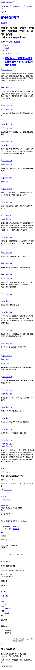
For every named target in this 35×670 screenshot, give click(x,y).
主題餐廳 (16, 529)
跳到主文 (4, 23)
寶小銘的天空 (10, 17)
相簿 (6, 45)
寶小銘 (3, 510)
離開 (11, 666)
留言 (17, 521)
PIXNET (9, 639)
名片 (6, 50)
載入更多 (4, 536)
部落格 (7, 48)
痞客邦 (13, 521)
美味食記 (16, 526)
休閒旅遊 (17, 42)
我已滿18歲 (5, 666)
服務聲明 (21, 641)
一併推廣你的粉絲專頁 (6, 500)
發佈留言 (4, 547)
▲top (2, 532)
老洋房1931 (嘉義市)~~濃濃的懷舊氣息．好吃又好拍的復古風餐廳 (19, 61)
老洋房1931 (8, 490)
